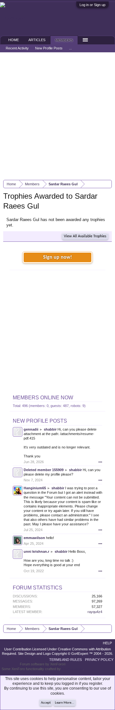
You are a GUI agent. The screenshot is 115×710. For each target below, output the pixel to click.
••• (100, 462)
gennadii (31, 429)
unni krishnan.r (36, 551)
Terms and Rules (65, 660)
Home (13, 40)
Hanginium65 (35, 488)
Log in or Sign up (92, 5)
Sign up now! (57, 257)
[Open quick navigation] (108, 184)
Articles (36, 40)
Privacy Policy (99, 660)
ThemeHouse (72, 669)
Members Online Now (43, 397)
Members (64, 40)
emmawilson (34, 538)
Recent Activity (17, 48)
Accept (46, 703)
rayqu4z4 (95, 612)
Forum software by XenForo (43, 664)
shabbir (50, 429)
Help (107, 643)
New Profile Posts (40, 421)
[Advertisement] (57, 116)
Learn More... (64, 703)
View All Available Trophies (85, 236)
